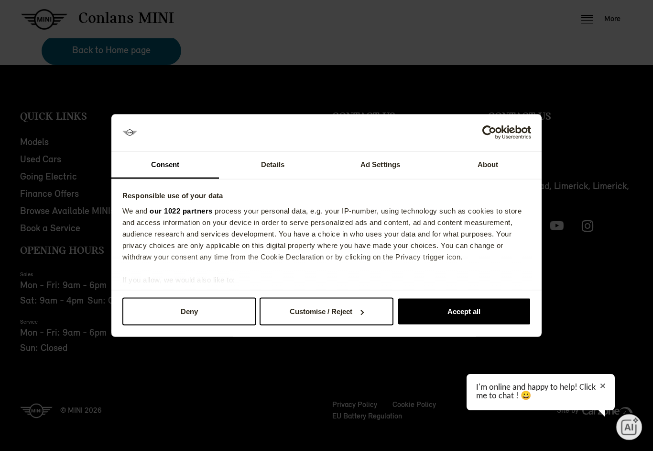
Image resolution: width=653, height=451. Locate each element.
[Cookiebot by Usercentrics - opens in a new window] (489, 132)
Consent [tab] (165, 164)
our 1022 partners (181, 210)
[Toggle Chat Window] (629, 427)
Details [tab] (272, 164)
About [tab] (488, 164)
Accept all (463, 311)
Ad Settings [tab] (380, 164)
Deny (189, 311)
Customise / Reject (321, 311)
